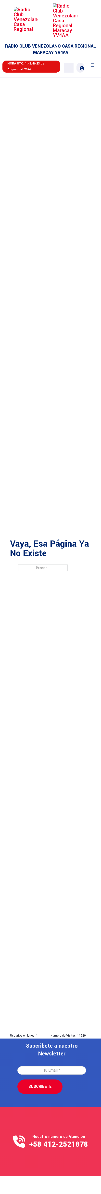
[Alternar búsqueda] (69, 68)
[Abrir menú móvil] (92, 65)
